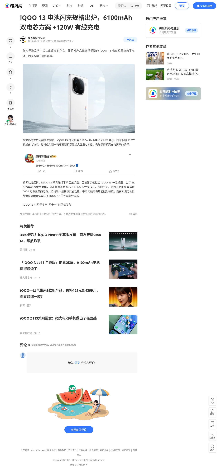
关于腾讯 (25, 450)
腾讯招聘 (93, 450)
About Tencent (38, 450)
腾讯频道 (126, 450)
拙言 (22, 305)
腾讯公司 (74, 464)
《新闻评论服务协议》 (66, 345)
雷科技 (23, 249)
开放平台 (72, 450)
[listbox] (78, 279)
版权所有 (83, 464)
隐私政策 (62, 450)
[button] (191, 30)
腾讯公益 (104, 450)
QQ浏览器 (115, 450)
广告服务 (83, 450)
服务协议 (51, 450)
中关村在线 (26, 333)
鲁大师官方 (26, 277)
